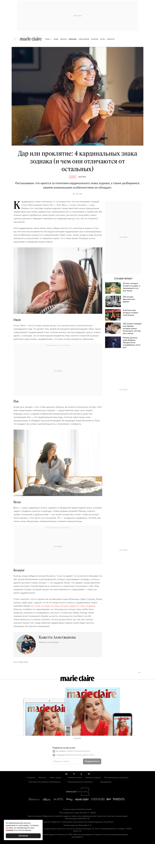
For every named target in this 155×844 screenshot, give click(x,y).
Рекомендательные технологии (80, 782)
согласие (62, 751)
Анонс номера (55, 777)
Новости (110, 39)
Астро (102, 39)
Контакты (42, 777)
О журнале (31, 777)
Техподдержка (105, 782)
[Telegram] (88, 774)
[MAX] (66, 774)
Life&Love (72, 39)
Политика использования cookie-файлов (44, 782)
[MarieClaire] (31, 38)
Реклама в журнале (93, 777)
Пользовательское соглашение (116, 777)
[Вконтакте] (73, 774)
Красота (63, 39)
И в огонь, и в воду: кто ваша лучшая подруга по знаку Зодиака (62, 606)
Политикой (61, 755)
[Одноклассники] (81, 774)
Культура (94, 39)
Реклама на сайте (75, 777)
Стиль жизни (83, 39)
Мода (56, 39)
